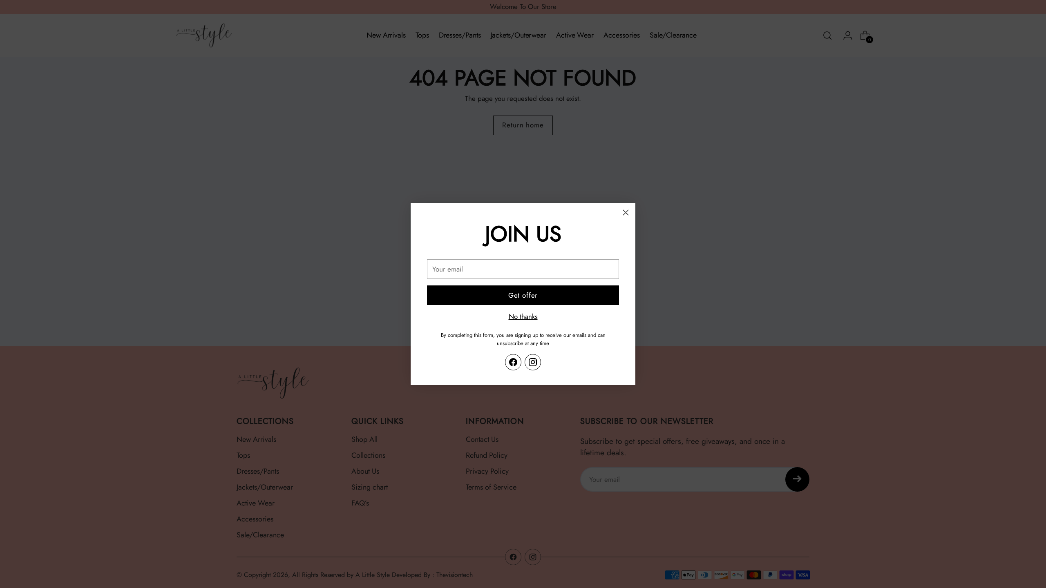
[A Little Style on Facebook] (513, 362)
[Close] (625, 212)
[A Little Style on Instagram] (533, 362)
